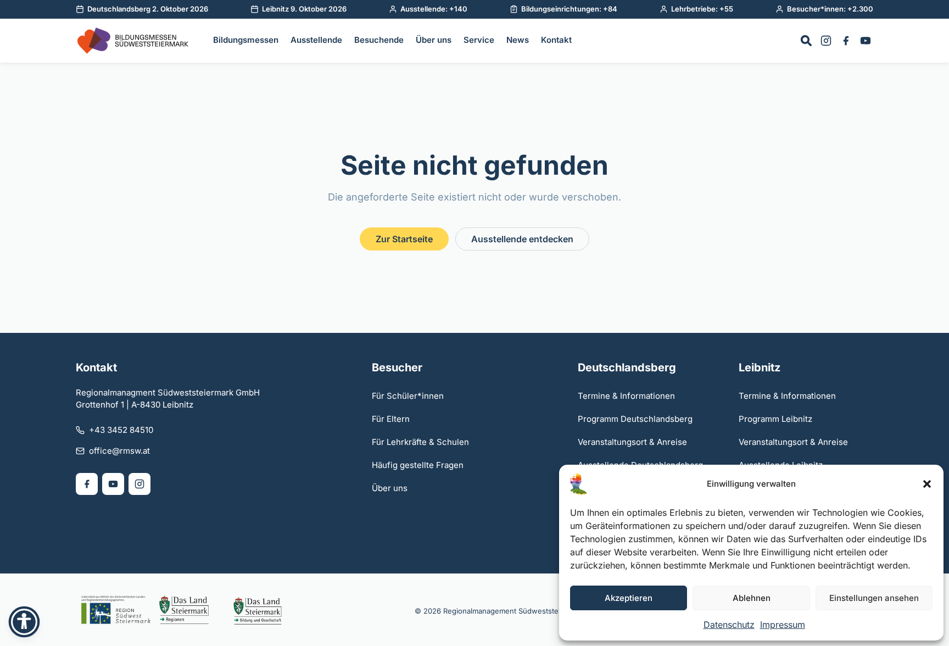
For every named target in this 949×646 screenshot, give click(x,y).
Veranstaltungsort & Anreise (632, 442)
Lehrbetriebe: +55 (702, 8)
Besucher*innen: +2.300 (830, 8)
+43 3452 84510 (121, 430)
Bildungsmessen (245, 40)
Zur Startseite (404, 238)
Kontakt (556, 40)
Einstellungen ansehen (874, 598)
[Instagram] (826, 40)
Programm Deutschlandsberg (635, 419)
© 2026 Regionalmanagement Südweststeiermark (499, 610)
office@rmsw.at (119, 450)
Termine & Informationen (626, 396)
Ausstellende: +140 (433, 8)
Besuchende (379, 40)
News (517, 40)
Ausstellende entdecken (522, 238)
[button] (927, 483)
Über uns (433, 40)
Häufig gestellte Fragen (418, 465)
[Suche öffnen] (806, 40)
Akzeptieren (628, 598)
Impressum (782, 624)
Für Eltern (391, 419)
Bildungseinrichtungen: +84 (569, 8)
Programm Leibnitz (775, 419)
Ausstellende (316, 40)
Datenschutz (729, 624)
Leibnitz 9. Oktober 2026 (304, 8)
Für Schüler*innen (408, 396)
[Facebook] (845, 40)
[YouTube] (865, 40)
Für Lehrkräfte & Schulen (420, 442)
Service (479, 40)
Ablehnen (752, 598)
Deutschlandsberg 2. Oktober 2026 (147, 8)
